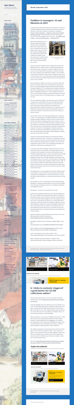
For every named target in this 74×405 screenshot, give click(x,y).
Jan (7, 130)
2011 (5, 164)
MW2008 (14, 259)
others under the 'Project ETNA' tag (51, 343)
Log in (5, 218)
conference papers (8, 238)
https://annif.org (50, 228)
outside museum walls (7, 263)
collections (7, 236)
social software (8, 269)
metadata (14, 254)
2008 (5, 172)
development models (7, 246)
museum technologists (8, 259)
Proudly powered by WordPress (37, 402)
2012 (5, 161)
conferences (6, 239)
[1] (44, 43)
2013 (5, 159)
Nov (12, 134)
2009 (5, 169)
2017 (5, 148)
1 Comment (49, 249)
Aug (6, 134)
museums (7, 256)
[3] (41, 117)
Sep (8, 131)
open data (5, 260)
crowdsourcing (13, 239)
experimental (11, 252)
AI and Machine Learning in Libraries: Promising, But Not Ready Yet (10, 33)
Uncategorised (10, 270)
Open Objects (9, 5)
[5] (33, 152)
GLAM (15, 252)
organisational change (10, 260)
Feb (9, 125)
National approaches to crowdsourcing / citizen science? (9, 67)
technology (5, 270)
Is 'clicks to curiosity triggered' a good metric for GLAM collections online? (47, 291)
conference (12, 236)
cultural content (9, 241)
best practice (12, 234)
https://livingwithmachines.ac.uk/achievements (41, 218)
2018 (5, 146)
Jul (4, 126)
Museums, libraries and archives (57, 248)
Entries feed (6, 220)
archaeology (13, 233)
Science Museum (7, 267)
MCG (12, 254)
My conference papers (35, 249)
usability (14, 270)
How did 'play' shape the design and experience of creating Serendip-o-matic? (11, 198)
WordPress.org (7, 224)
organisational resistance (8, 261)
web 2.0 (6, 274)
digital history (7, 249)
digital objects (6, 252)
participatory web (9, 265)
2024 (5, 130)
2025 (5, 127)
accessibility (6, 233)
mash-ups (9, 254)
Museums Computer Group (9, 257)
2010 (5, 166)
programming (7, 266)
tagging (14, 269)
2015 (5, 153)
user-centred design (8, 271)
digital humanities (8, 251)
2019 (5, 143)
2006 (5, 177)
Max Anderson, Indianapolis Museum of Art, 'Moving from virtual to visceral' (11, 194)
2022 (5, 135)
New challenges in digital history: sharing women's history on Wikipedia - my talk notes (11, 202)
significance (52, 320)
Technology (42, 249)
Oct (10, 129)
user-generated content (10, 273)
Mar (11, 127)
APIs (9, 233)
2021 (5, 138)
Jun (16, 130)
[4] (47, 129)
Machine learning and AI (46, 248)
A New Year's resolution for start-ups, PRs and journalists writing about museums (11, 188)
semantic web (13, 267)
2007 (5, 174)
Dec (13, 142)
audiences (7, 234)
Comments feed (7, 222)
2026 (5, 125)
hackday (5, 254)
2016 (5, 151)
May (15, 138)
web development (10, 274)
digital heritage (8, 248)
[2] (47, 76)
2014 (5, 156)
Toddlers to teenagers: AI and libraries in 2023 (46, 21)
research (12, 266)
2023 (5, 133)
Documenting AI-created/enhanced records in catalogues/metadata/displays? (10, 28)
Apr (13, 151)
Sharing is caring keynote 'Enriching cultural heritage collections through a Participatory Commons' (11, 208)
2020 (5, 140)
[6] (64, 154)
